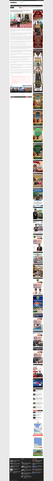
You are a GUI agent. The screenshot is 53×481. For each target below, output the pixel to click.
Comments (40, 410)
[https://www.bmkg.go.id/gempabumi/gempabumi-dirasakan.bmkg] (38, 448)
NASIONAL (17, 5)
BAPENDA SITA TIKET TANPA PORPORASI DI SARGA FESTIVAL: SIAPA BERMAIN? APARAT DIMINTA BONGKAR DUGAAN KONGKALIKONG (42, 7)
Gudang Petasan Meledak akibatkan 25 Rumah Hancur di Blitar (39, 415)
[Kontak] (40, 480)
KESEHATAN (22, 5)
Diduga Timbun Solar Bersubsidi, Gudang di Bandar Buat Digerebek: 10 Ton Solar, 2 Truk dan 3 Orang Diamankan (16, 461)
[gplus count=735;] (40, 0)
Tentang (20, 0)
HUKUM (25, 5)
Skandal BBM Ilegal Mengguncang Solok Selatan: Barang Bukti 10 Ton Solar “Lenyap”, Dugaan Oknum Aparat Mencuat (16, 472)
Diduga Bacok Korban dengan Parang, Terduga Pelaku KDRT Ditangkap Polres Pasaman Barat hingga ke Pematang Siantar (17, 7)
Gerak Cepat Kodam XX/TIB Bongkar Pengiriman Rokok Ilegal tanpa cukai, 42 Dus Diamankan (39, 391)
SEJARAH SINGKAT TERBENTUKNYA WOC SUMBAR (38, 463)
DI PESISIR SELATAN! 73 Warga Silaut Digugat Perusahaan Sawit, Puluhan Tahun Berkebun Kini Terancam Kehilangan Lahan (39, 403)
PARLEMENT (31, 5)
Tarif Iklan (16, 0)
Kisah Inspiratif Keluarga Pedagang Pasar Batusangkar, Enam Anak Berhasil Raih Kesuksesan (16, 466)
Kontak (19, 0)
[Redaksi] (41, 480)
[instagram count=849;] (37, 0)
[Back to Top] (42, 480)
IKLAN (34, 5)
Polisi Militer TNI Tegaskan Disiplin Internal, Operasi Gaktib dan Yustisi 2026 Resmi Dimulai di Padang (39, 395)
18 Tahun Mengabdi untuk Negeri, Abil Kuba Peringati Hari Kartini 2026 (16, 469)
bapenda (30, 7)
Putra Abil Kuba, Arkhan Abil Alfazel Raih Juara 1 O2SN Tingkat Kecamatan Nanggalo (38, 472)
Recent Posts (35, 410)
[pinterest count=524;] (39, 0)
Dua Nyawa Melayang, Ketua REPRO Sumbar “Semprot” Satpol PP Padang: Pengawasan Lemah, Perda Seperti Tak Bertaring (39, 412)
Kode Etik (14, 0)
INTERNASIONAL (13, 5)
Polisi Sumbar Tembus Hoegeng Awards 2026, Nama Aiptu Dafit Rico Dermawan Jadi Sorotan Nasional (38, 466)
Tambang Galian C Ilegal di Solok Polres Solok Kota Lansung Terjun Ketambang (39, 407)
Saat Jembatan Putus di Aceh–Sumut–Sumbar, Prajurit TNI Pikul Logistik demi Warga (14, 91)
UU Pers (17, 0)
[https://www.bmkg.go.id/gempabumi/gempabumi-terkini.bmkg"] (38, 434)
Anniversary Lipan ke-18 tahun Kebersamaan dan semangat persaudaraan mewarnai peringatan (16, 463)
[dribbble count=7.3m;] (38, 0)
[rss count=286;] (36, 0)
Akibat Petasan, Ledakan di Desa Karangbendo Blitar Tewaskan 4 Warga (39, 417)
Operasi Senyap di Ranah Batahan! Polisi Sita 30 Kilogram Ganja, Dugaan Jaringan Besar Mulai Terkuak (27, 470)
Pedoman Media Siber (11, 0)
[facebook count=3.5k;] (42, 0)
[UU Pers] (39, 480)
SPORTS (19, 5)
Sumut (19, 12)
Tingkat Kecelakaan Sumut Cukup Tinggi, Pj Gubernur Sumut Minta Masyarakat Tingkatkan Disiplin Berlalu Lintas (21, 90)
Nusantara (17, 12)
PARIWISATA (28, 5)
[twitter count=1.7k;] (41, 0)
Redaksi (22, 0)
